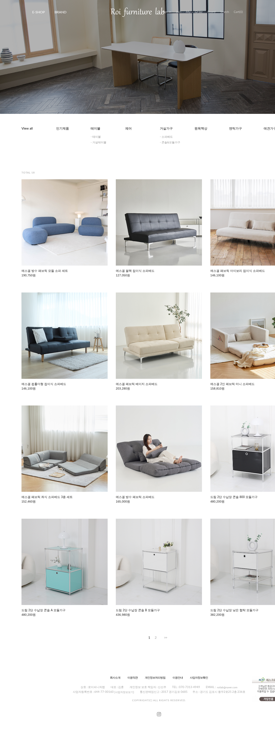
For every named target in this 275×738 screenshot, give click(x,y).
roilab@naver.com (227, 687)
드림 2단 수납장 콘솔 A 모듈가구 (43, 610)
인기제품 (62, 128)
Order (199, 12)
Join (178, 12)
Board (211, 12)
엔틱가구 (235, 128)
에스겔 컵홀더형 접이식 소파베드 (43, 384)
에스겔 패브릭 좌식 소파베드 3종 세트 (47, 497)
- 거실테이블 (98, 142)
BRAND (60, 12)
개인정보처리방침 (155, 677)
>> (165, 637)
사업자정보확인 (199, 677)
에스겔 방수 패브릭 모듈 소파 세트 (44, 270)
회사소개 (115, 677)
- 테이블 (96, 137)
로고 (137, 12)
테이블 (95, 128)
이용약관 (132, 677)
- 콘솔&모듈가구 (170, 142)
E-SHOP (38, 12)
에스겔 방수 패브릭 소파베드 (135, 497)
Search (224, 12)
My (188, 12)
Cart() (238, 12)
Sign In (166, 12)
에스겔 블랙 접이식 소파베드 (135, 270)
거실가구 (166, 128)
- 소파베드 (166, 137)
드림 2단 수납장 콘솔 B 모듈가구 (138, 610)
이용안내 (178, 677)
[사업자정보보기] (124, 692)
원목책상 (200, 128)
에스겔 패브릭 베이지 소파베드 (136, 384)
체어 (128, 128)
